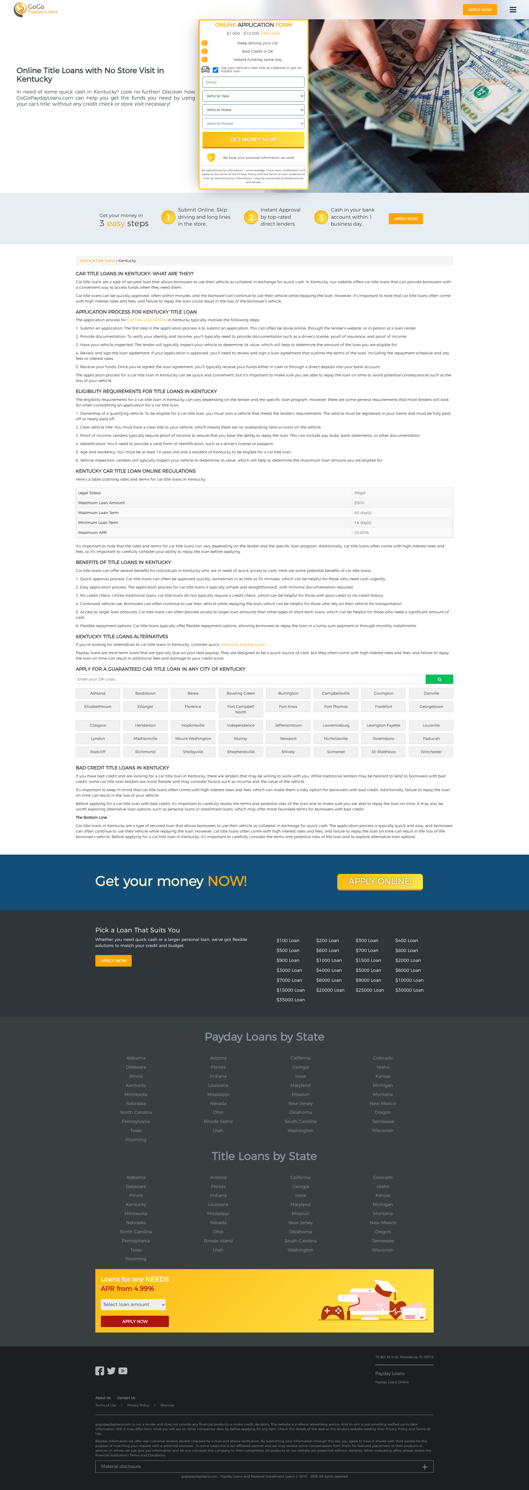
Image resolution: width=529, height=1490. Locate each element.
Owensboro (383, 738)
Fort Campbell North (240, 709)
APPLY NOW (135, 1321)
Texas (136, 1130)
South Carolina (301, 1121)
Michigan (383, 1085)
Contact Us (126, 1398)
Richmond (145, 751)
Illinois (136, 1076)
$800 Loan (406, 950)
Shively (288, 751)
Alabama (135, 1058)
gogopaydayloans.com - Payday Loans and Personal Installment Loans (238, 1476)
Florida (218, 1067)
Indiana (218, 1076)
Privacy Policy (246, 174)
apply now (480, 9)
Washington (301, 1130)
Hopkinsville (193, 725)
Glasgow (98, 725)
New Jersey (300, 1103)
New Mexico (383, 1103)
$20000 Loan (330, 990)
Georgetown (431, 706)
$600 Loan (327, 950)
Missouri (300, 1094)
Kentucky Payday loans (242, 644)
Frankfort (383, 706)
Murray (240, 738)
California (300, 1058)
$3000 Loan (289, 970)
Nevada (218, 1103)
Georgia (300, 1067)
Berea (193, 693)
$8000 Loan (329, 980)
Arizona (218, 1058)
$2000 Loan (408, 960)
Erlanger (145, 706)
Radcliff (97, 751)
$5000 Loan (368, 970)
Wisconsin (383, 1130)
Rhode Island (218, 1121)
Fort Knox (288, 706)
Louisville (431, 725)
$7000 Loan (289, 980)
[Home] (36, 9)
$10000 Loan (409, 980)
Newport (288, 738)
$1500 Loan (368, 960)
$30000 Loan (409, 990)
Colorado (383, 1058)
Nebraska (136, 1103)
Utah (218, 1130)
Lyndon (98, 738)
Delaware (136, 1067)
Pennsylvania (136, 1121)
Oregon (383, 1112)
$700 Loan (367, 950)
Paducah (431, 738)
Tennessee (383, 1121)
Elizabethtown (97, 706)
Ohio (218, 1112)
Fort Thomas (336, 706)
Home (86, 260)
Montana (383, 1094)
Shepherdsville (241, 751)
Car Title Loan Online (146, 319)
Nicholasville (336, 738)
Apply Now (113, 960)
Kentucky (136, 1085)
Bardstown (145, 693)
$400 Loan (406, 940)
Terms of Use (278, 174)
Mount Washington (193, 738)
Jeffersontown (288, 725)
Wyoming (135, 1139)
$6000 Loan (408, 970)
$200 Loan (327, 940)
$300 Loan (367, 940)
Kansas (383, 1076)
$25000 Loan (370, 990)
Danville (431, 693)
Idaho (383, 1067)
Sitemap (167, 1405)
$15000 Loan (291, 990)
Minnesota (136, 1094)
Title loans (105, 260)
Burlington (288, 693)
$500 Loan (288, 950)
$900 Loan (288, 960)
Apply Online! (380, 881)
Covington (383, 693)
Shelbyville (193, 751)
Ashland (98, 693)
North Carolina (136, 1112)
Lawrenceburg (336, 725)
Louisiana (218, 1085)
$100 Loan (288, 940)
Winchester (431, 751)
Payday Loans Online (392, 1382)
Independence (241, 725)
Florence (193, 706)
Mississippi (218, 1094)
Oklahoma (300, 1112)
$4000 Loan (329, 970)
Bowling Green (241, 693)
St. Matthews (384, 751)
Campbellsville (336, 693)
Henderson (145, 725)
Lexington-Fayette (383, 725)
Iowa (300, 1076)
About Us (102, 1398)
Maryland (300, 1085)
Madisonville (145, 738)
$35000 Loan (291, 999)
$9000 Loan (368, 980)
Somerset (336, 751)
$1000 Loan (329, 960)
